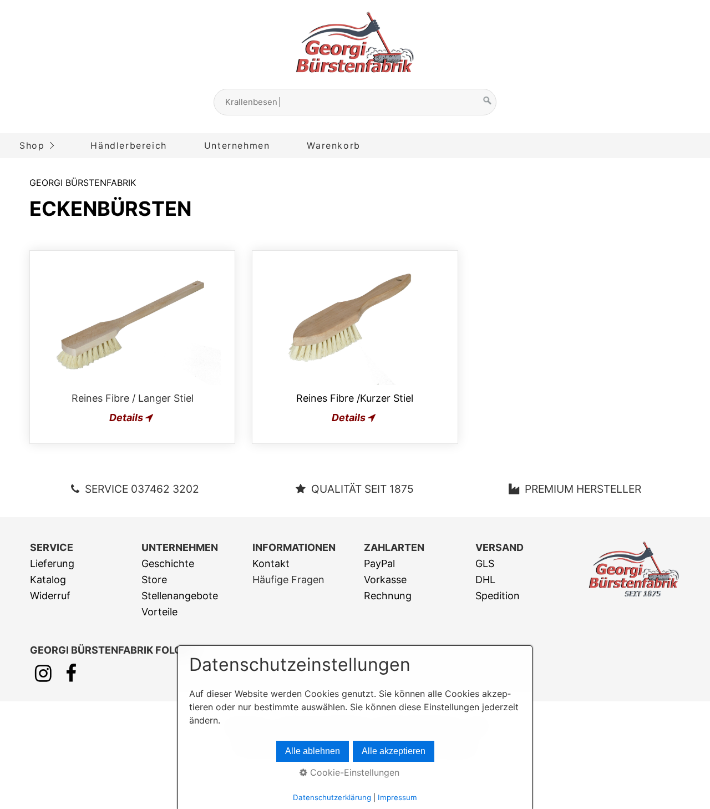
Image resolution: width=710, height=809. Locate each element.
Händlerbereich (128, 145)
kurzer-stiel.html (354, 347)
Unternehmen (237, 145)
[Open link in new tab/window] (43, 676)
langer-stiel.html (132, 347)
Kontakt (271, 563)
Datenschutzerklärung (332, 797)
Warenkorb (333, 145)
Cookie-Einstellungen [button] (353, 772)
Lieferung (52, 563)
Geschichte (167, 563)
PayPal (379, 563)
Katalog (48, 579)
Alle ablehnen (312, 751)
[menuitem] (36, 145)
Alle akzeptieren (393, 751)
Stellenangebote (179, 595)
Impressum (397, 797)
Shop (31, 145)
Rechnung (388, 595)
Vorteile (159, 612)
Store (154, 579)
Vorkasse (385, 579)
